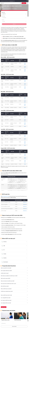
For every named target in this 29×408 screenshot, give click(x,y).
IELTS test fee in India (5, 196)
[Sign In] (20, 3)
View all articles (14, 326)
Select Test (3, 12)
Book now (24, 3)
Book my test (4, 307)
